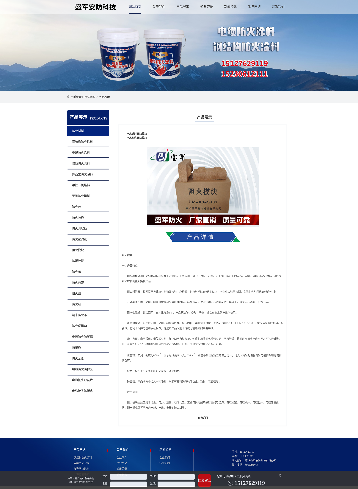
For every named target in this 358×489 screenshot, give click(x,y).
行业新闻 (164, 463)
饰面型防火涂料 (82, 174)
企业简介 (122, 457)
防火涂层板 (79, 228)
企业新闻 (164, 457)
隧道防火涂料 (81, 163)
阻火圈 (76, 293)
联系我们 (278, 7)
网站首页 (135, 7)
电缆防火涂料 (81, 152)
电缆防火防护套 (82, 369)
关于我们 (159, 7)
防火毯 (76, 304)
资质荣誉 (206, 7)
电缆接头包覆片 (82, 380)
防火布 (76, 271)
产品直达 (80, 449)
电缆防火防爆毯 (82, 336)
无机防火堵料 (81, 196)
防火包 (76, 206)
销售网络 (254, 7)
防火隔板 (78, 217)
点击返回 (203, 417)
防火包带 (78, 282)
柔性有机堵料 (81, 185)
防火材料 (78, 131)
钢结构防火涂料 (82, 141)
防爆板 (76, 347)
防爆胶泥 (78, 261)
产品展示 (182, 7)
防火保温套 (79, 325)
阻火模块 (78, 250)
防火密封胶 (79, 239)
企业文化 (122, 463)
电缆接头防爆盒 (82, 390)
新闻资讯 (230, 7)
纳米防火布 (79, 315)
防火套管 (78, 358)
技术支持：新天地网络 (245, 464)
